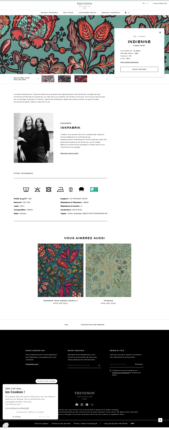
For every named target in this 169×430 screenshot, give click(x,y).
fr (144, 3)
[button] (5, 425)
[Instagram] (82, 404)
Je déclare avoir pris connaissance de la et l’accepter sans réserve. (126, 373)
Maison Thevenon (49, 12)
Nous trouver (139, 69)
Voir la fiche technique (129, 62)
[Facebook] (77, 404)
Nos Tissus (68, 12)
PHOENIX (108, 300)
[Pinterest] (87, 404)
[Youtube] (92, 405)
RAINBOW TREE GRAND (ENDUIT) (61, 300)
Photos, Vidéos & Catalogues (85, 423)
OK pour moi (44, 417)
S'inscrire (139, 364)
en (148, 3)
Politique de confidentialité (120, 373)
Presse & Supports (111, 12)
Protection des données (61, 423)
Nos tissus (16, 20)
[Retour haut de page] (84, 420)
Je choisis (16, 417)
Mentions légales (41, 423)
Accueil (7, 20)
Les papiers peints (87, 12)
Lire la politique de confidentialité (17, 408)
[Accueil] (84, 5)
